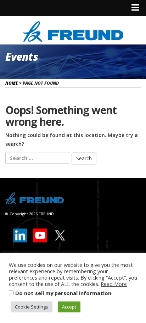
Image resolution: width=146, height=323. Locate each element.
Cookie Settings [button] (31, 307)
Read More (114, 284)
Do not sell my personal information (63, 293)
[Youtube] (40, 234)
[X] (59, 234)
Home (11, 83)
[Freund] (73, 30)
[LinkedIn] (20, 234)
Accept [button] (69, 307)
